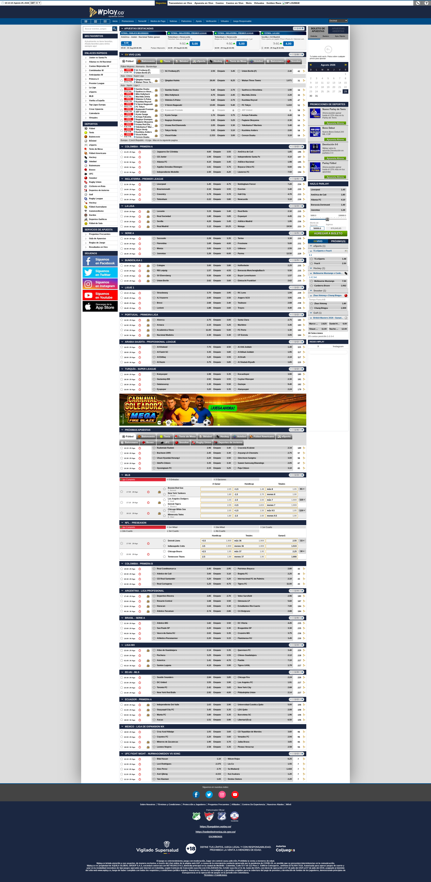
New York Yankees (177, 493)
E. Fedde (171, 512)
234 (299, 184)
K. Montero (172, 506)
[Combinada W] (287, 396)
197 (299, 157)
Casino (220, 3)
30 (299, 95)
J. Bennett (172, 490)
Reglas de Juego (97, 243)
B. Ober (171, 517)
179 (299, 389)
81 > (302, 489)
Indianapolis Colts (176, 546)
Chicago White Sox (177, 509)
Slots (249, 3)
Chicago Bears (175, 551)
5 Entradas (174, 479)
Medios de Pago (158, 21)
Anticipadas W (96, 75)
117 (299, 352)
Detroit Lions (174, 541)
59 (299, 135)
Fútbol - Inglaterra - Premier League (189, 33)
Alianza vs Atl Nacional (100, 62)
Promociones (128, 21)
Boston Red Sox (175, 488)
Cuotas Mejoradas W (99, 66)
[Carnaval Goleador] (294, 396)
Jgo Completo (128, 479)
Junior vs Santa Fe (98, 57)
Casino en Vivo (234, 3)
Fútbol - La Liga (271, 33)
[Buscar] (114, 28)
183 (299, 325)
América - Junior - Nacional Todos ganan (140, 37)
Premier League (96, 83)
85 (299, 468)
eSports (93, 92)
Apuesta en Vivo (203, 3)
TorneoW (142, 21)
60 (299, 125)
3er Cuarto (174, 531)
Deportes (161, 3)
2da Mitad (220, 527)
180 (299, 320)
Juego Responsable (242, 21)
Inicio (115, 21)
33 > (302, 541)
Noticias (173, 21)
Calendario (94, 113)
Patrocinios (186, 21)
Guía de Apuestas (97, 238)
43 (299, 569)
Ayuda (199, 21)
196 (299, 152)
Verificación (211, 21)
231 (299, 243)
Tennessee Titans (176, 557)
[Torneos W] (302, 396)
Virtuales (259, 3)
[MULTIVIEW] (105, 21)
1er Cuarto (267, 527)
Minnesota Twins (176, 514)
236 (299, 221)
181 (299, 379)
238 (299, 303)
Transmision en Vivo (180, 3)
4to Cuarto (220, 531)
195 (299, 162)
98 (299, 458)
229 (299, 254)
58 (299, 110)
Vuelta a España (97, 100)
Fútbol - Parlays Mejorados (134, 33)
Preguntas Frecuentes (99, 234)
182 (299, 330)
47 (299, 100)
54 (299, 120)
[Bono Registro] (297, 396)
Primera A (94, 79)
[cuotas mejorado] (292, 396)
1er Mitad (173, 527)
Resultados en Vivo (98, 247)
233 (299, 194)
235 (299, 189)
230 (299, 248)
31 (299, 81)
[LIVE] (86, 21)
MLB (91, 96)
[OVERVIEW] (95, 21)
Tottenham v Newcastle (179, 37)
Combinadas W (96, 70)
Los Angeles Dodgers (178, 499)
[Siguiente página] (302, 54)
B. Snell (171, 501)
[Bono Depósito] (299, 396)
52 (299, 105)
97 (299, 453)
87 (299, 463)
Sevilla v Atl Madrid (270, 37)
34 (299, 90)
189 (299, 448)
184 (299, 335)
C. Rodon (172, 496)
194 (299, 167)
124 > (302, 510)
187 (299, 601)
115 (299, 347)
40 (299, 574)
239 (299, 199)
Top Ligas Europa (97, 105)
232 (299, 216)
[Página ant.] (290, 54)
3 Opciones (221, 479)
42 (299, 71)
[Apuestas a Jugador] (290, 396)
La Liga (92, 87)
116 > (302, 500)
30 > (302, 551)
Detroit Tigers (174, 504)
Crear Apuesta (96, 109)
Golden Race (274, 3)
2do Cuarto (127, 531)
